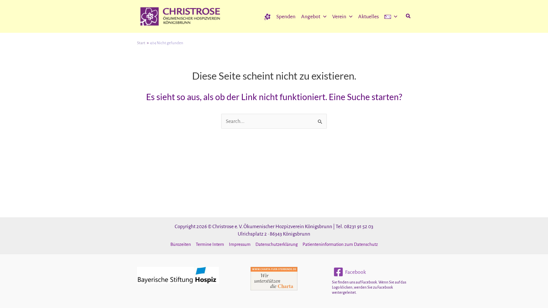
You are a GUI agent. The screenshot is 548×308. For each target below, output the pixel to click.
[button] (323, 16)
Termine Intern (210, 244)
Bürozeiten (180, 244)
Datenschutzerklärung (276, 244)
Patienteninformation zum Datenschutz (340, 244)
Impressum (240, 244)
